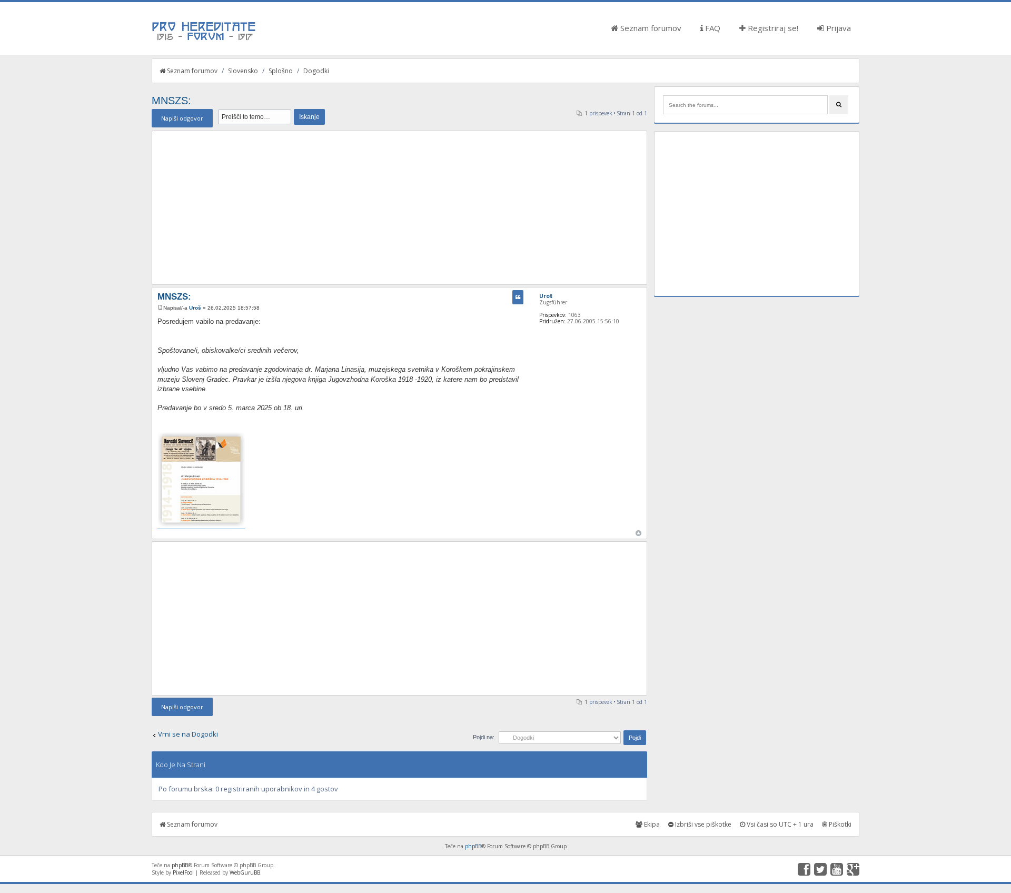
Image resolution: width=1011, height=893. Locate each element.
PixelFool (183, 872)
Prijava (837, 28)
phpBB (473, 846)
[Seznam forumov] (204, 39)
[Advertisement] (399, 207)
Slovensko (243, 70)
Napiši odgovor (182, 118)
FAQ (711, 28)
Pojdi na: (483, 737)
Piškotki (839, 824)
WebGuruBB (245, 872)
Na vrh (638, 533)
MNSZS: (171, 100)
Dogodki (316, 70)
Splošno (281, 70)
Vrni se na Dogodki (188, 734)
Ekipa (651, 824)
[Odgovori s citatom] (517, 297)
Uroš (195, 308)
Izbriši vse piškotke (702, 824)
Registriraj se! (772, 28)
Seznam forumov (649, 28)
